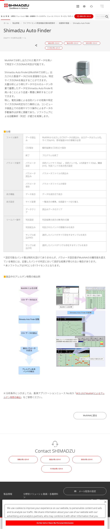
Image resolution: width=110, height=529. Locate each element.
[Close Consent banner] (105, 502)
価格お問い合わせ (23, 459)
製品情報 (8, 493)
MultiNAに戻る (90, 415)
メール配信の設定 (87, 491)
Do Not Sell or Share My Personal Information (55, 523)
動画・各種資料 (50, 493)
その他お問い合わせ (56, 469)
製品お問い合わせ (55, 459)
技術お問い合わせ (87, 459)
